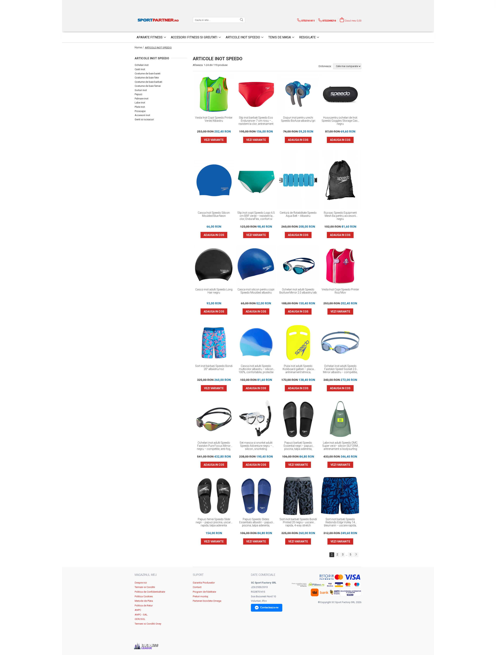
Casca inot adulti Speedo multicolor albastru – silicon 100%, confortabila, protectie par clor (256, 369)
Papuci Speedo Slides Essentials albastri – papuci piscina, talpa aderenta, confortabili (256, 522)
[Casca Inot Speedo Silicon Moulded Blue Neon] (214, 180)
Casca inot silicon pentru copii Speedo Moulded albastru (256, 291)
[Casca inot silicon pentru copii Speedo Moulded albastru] (256, 266)
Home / (139, 47)
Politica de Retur (144, 605)
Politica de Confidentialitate (150, 591)
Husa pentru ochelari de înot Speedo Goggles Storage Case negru (340, 120)
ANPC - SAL (141, 614)
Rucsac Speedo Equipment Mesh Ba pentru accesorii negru (340, 215)
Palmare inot (141, 98)
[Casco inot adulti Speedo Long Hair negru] (214, 266)
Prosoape (140, 111)
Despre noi (141, 582)
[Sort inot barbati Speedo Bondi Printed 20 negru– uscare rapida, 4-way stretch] (298, 496)
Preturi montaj (200, 596)
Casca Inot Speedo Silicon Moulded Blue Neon (214, 214)
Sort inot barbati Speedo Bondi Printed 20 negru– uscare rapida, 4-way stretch (298, 522)
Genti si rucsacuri (144, 119)
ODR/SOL (140, 619)
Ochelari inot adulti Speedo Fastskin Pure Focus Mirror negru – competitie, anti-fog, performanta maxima (214, 446)
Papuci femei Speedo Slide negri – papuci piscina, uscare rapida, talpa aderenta (214, 522)
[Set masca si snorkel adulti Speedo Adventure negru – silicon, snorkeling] (256, 419)
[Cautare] (241, 20)
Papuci (138, 94)
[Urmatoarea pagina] (355, 554)
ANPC (138, 610)
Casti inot (140, 69)
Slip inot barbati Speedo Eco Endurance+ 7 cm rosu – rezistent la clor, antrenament (256, 120)
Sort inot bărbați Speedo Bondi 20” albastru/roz (213, 367)
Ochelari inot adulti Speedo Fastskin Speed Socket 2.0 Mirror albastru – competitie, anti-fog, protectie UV (340, 369)
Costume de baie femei (148, 85)
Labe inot (140, 102)
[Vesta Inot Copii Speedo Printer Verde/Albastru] (214, 94)
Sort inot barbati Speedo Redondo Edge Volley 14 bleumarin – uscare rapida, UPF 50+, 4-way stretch (340, 522)
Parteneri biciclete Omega (207, 600)
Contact (197, 587)
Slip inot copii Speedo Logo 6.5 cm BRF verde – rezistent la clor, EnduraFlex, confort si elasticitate (256, 216)
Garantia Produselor (204, 582)
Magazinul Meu (146, 575)
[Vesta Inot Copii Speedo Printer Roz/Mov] (340, 266)
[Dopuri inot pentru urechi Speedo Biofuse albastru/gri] (298, 94)
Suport (198, 575)
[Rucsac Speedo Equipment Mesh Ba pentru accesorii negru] (340, 180)
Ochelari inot (142, 65)
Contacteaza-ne (269, 607)
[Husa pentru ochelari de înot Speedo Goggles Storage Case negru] (340, 94)
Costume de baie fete (147, 77)
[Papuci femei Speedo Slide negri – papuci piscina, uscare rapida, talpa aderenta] (214, 496)
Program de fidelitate (204, 591)
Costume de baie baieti (147, 73)
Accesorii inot (142, 115)
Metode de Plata (144, 600)
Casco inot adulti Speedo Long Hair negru (213, 291)
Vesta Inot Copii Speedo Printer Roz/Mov (340, 291)
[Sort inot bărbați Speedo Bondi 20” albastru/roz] (214, 343)
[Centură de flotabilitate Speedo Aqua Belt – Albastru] (298, 180)
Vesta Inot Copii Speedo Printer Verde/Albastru (213, 119)
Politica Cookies (144, 596)
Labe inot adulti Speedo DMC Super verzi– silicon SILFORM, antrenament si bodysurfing (340, 445)
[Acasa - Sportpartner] (159, 20)
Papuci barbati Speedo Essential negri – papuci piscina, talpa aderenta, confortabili (298, 446)
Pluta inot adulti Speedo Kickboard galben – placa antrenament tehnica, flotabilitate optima (298, 369)
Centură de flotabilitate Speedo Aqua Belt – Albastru (298, 214)
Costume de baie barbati (148, 81)
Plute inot (140, 106)
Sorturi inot (141, 90)
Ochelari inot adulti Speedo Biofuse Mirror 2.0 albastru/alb (298, 291)
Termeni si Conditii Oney (148, 623)
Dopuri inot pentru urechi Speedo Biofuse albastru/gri (298, 119)
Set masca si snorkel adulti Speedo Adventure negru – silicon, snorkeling (256, 445)
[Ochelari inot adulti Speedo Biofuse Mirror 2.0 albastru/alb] (298, 266)
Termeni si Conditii (145, 587)
